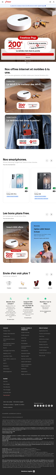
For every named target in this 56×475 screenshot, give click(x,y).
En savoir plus (10, 319)
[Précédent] (47, 160)
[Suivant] (51, 160)
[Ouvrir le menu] (2, 1)
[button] (28, 471)
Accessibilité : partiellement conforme (11, 413)
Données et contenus (8, 404)
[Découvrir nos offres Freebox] (16, 242)
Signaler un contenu (19, 404)
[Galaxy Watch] (28, 35)
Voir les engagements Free (45, 312)
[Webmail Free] (50, 2)
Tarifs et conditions (7, 407)
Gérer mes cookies (7, 401)
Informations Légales (18, 401)
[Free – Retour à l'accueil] (8, 2)
